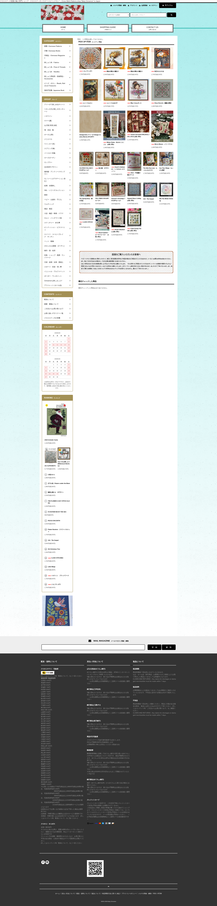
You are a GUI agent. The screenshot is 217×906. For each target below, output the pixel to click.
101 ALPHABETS (50, 466)
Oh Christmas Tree (54, 549)
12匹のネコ (51, 474)
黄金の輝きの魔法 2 (113, 71)
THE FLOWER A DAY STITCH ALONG (59, 502)
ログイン (154, 5)
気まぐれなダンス (136, 103)
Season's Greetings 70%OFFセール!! (118, 199)
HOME (63, 28)
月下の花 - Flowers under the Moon (59, 483)
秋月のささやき (159, 71)
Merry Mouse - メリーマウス (164, 144)
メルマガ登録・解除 (119, 5)
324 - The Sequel (150, 199)
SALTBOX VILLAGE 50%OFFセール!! (86, 169)
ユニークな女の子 (112, 103)
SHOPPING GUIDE (108, 28)
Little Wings (52, 567)
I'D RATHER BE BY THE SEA (58, 512)
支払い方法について (68, 893)
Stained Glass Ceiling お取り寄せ (134, 199)
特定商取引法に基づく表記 (111, 893)
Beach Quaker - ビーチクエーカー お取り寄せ (102, 235)
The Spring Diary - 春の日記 (86, 199)
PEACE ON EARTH (54, 520)
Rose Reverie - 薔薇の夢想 (164, 103)
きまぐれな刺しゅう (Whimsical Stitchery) (64, 464)
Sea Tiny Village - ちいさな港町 (166, 169)
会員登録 (144, 5)
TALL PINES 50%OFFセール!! (102, 199)
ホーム (57, 893)
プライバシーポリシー (129, 893)
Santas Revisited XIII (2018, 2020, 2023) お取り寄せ (138, 135)
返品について (96, 893)
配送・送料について (83, 893)
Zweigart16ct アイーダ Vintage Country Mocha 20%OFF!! (90, 136)
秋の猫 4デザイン (102, 169)
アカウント (133, 5)
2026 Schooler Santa (51, 440)
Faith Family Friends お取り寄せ (134, 229)
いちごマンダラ (87, 71)
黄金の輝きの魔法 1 (137, 71)
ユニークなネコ (87, 103)
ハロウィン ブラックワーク (60, 575)
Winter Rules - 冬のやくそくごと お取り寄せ (113, 143)
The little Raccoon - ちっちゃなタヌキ (150, 169)
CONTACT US (152, 28)
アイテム (169, 5)
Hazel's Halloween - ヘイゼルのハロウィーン (118, 169)
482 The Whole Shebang (166, 200)
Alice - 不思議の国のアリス (133, 174)
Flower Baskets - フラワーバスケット (59, 530)
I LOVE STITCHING (86, 223)
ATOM (160, 893)
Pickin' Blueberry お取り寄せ (118, 230)
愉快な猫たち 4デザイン (56, 492)
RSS (154, 893)
